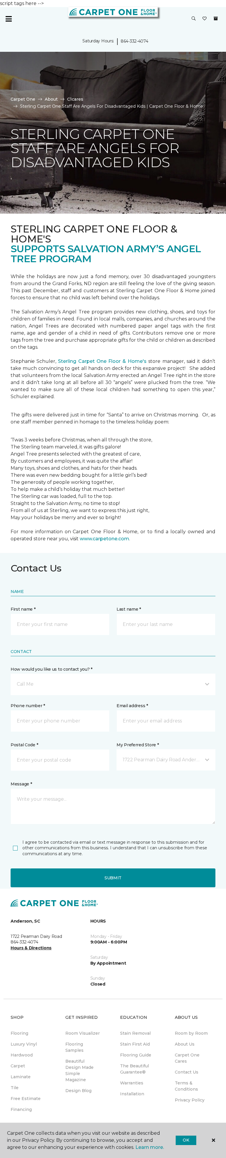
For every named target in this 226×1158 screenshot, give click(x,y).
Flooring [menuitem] (19, 1033)
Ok (186, 1140)
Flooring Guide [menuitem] (135, 1055)
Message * (21, 784)
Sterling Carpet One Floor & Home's (102, 361)
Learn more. (149, 1147)
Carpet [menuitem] (18, 1066)
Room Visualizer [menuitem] (82, 1033)
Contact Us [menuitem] (186, 1072)
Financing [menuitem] (21, 1109)
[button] (193, 18)
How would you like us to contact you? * (51, 669)
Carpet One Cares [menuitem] (187, 1058)
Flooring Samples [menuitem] (74, 1047)
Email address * (132, 706)
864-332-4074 (134, 41)
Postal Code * (24, 745)
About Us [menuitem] (185, 1044)
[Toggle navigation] (8, 19)
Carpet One (23, 99)
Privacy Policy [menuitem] (190, 1100)
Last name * (129, 609)
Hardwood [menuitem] (22, 1055)
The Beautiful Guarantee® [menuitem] (134, 1069)
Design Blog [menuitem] (78, 1090)
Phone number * (28, 706)
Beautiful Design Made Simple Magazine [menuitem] (79, 1070)
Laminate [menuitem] (21, 1076)
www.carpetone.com (104, 538)
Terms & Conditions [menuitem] (186, 1086)
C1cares (75, 99)
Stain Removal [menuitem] (135, 1033)
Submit (113, 877)
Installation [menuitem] (132, 1093)
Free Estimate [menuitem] (26, 1098)
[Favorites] (204, 18)
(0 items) (216, 18)
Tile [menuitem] (15, 1087)
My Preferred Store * (138, 745)
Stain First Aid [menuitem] (135, 1044)
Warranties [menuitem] (131, 1083)
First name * (23, 609)
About (51, 99)
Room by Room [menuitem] (191, 1033)
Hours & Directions (31, 948)
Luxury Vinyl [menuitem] (24, 1044)
